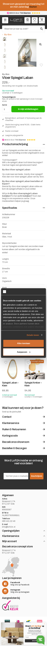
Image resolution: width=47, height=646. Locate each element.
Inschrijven (36, 476)
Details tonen (33, 335)
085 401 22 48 (8, 521)
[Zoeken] (41, 28)
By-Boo (7, 34)
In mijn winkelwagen (28, 109)
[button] (41, 65)
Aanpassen (22, 352)
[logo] (16, 20)
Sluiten (33, 7)
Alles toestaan (23, 343)
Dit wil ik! (34, 641)
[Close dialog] (44, 624)
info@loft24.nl (8, 527)
